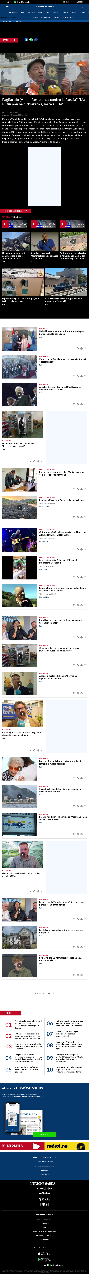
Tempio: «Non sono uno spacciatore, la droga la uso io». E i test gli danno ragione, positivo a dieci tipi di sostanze (28, 1058)
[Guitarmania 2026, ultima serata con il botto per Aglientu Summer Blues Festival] (19, 540)
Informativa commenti (44, 1235)
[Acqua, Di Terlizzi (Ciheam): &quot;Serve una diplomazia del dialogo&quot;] (19, 683)
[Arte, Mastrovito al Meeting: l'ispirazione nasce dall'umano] (44, 241)
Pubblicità (45, 1223)
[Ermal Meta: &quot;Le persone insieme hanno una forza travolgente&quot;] (19, 628)
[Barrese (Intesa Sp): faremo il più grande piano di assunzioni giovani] (22, 713)
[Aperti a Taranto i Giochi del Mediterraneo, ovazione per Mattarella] (19, 394)
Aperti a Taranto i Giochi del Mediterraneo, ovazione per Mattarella (60, 388)
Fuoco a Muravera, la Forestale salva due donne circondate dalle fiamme (62, 589)
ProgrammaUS (12, 12)
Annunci (82, 12)
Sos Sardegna (45, 17)
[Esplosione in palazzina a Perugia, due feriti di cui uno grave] (23, 282)
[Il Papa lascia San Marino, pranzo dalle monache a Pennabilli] (66, 282)
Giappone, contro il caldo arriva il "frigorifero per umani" (18, 444)
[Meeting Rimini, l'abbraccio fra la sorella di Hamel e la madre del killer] (19, 769)
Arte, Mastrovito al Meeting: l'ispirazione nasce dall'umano (44, 256)
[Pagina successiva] (36, 993)
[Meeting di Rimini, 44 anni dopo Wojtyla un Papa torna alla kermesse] (19, 824)
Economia (65, 12)
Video (23, 12)
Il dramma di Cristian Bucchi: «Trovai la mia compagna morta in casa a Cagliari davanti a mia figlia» (69, 1045)
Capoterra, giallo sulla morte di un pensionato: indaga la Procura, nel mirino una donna (69, 1069)
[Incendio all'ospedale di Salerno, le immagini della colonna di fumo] (19, 796)
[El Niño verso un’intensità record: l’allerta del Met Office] (22, 854)
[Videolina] (22, 1145)
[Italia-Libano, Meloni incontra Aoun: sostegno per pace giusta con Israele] (19, 339)
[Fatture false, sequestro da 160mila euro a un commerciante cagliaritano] (19, 480)
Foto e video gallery (16, 211)
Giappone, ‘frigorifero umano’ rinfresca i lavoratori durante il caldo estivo (59, 649)
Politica (55, 12)
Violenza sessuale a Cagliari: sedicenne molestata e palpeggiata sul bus (67, 1033)
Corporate (44, 1240)
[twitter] (8, 2)
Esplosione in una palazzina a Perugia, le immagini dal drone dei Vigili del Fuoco (73, 256)
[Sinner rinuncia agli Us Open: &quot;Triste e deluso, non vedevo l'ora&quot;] (19, 965)
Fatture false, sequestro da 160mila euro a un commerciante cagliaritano (61, 473)
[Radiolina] (66, 1146)
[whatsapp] (15, 2)
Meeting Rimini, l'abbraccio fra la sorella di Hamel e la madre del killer (60, 762)
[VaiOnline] (44, 1200)
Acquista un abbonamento (44, 1162)
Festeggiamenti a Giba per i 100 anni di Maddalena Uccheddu (58, 561)
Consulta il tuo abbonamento (44, 1157)
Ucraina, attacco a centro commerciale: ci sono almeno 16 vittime (14, 256)
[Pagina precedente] (53, 993)
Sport (74, 12)
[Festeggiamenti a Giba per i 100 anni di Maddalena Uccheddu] (19, 567)
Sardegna (31, 12)
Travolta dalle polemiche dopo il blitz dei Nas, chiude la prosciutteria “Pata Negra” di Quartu (28, 1024)
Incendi (35, 17)
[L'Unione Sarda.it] (44, 6)
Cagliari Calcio (68, 17)
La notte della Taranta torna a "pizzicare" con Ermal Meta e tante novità (61, 903)
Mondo (47, 12)
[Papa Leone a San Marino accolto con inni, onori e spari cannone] (19, 367)
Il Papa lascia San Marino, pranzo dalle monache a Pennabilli (63, 299)
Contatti (44, 1227)
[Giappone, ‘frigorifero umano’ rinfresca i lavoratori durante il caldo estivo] (19, 655)
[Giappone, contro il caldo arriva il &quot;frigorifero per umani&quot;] (22, 425)
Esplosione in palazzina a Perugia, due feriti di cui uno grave (20, 299)
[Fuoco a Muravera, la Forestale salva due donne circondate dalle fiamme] (19, 595)
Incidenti (57, 17)
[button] (22, 39)
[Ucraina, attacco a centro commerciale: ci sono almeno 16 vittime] (16, 241)
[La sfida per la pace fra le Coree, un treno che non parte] (19, 937)
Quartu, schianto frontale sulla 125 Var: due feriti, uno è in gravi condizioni (28, 1046)
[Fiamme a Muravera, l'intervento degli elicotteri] (19, 507)
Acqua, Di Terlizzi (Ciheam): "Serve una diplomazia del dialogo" (58, 677)
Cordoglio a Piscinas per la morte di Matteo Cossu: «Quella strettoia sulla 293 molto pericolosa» (69, 1058)
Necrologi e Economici (44, 1219)
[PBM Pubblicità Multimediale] (44, 1204)
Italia (40, 12)
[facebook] (11, 2)
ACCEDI (80, 2)
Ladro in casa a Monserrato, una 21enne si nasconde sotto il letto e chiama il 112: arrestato (69, 1023)
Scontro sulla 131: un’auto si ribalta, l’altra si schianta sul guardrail (26, 1069)
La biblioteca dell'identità (44, 1166)
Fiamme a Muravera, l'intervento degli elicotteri (62, 500)
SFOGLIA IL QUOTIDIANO (10, 21)
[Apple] (44, 1253)
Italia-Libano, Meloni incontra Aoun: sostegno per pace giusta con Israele (61, 332)
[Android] (44, 1259)
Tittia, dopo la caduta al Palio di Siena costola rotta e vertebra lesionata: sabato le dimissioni (28, 1036)
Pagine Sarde (44, 1174)
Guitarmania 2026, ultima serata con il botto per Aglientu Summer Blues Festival (63, 533)
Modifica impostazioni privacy (44, 1231)
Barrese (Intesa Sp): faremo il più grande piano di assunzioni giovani (21, 733)
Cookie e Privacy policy (44, 1215)
